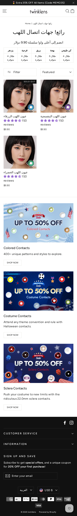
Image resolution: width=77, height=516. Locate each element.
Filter (16, 72)
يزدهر (10, 50)
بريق (38, 50)
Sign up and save (20, 456)
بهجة (52, 50)
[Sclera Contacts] (38, 363)
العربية (23, 490)
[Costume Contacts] (38, 291)
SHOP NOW (12, 262)
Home (28, 23)
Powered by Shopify (47, 512)
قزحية (24, 50)
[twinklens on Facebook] (65, 422)
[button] (13, 120)
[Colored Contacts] (38, 222)
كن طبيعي (66, 50)
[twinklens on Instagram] (71, 422)
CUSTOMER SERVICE (21, 433)
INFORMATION (15, 444)
